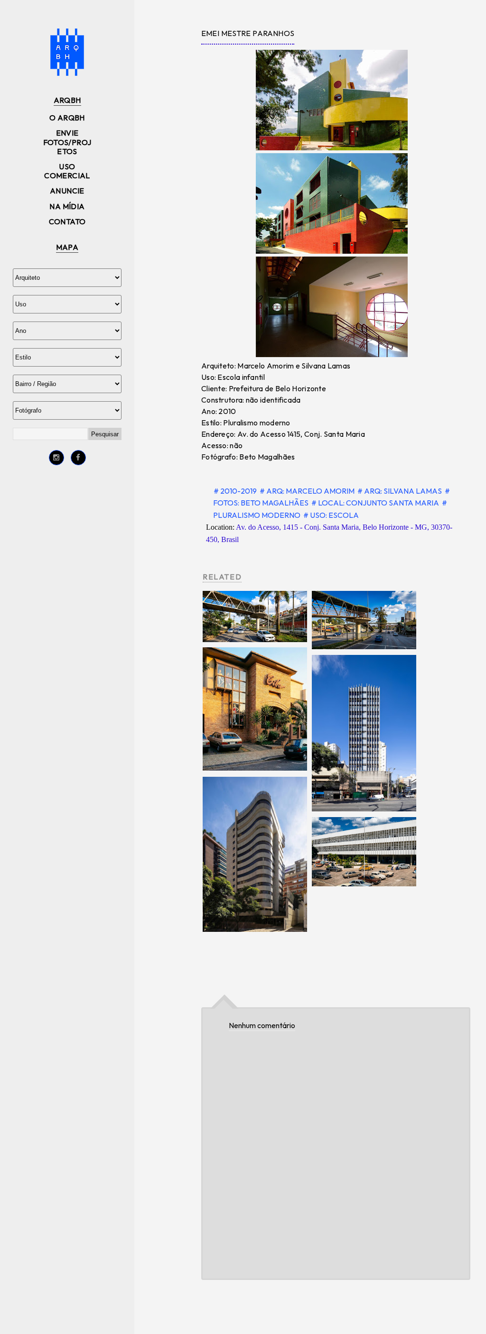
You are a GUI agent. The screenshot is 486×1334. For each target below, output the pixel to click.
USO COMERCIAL (67, 171)
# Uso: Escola (331, 515)
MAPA (67, 247)
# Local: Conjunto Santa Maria (375, 502)
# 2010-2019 (236, 491)
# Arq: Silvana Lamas (400, 491)
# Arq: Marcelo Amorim (308, 491)
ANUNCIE (67, 190)
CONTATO (67, 221)
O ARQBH (67, 117)
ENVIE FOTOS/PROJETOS (67, 142)
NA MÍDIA (66, 206)
